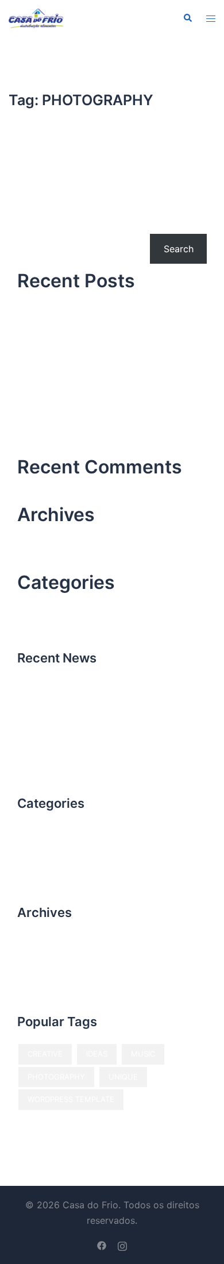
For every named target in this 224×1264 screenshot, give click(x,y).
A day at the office (58, 407)
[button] (187, 18)
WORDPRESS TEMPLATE (71, 1099)
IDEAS (96, 1053)
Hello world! (43, 302)
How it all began (52, 337)
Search (32, 223)
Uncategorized (49, 604)
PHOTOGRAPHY (56, 1076)
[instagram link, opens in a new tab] (122, 1244)
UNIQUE (123, 1076)
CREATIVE (45, 1053)
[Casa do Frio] (36, 17)
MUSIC (143, 1053)
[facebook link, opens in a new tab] (101, 1244)
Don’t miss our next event (73, 372)
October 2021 (47, 536)
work (28, 625)
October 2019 (47, 557)
